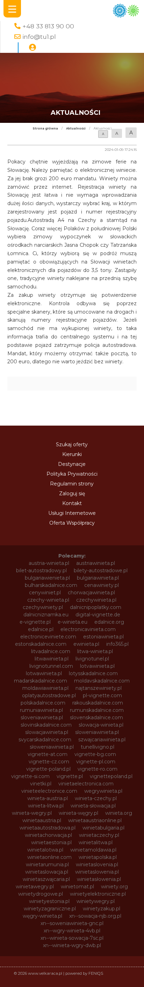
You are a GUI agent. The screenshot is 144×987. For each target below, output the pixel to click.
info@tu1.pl (39, 36)
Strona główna (45, 128)
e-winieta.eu (72, 622)
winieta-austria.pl (47, 798)
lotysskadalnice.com (93, 673)
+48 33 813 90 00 (48, 26)
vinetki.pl (40, 783)
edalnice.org (109, 622)
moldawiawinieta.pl (45, 688)
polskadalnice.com (43, 703)
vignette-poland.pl (48, 769)
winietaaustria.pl (41, 820)
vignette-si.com (30, 776)
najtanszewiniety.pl (98, 688)
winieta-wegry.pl (32, 813)
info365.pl (117, 644)
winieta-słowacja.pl (93, 806)
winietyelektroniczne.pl (98, 894)
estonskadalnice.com (40, 644)
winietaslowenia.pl (97, 872)
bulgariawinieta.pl (98, 578)
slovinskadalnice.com (46, 725)
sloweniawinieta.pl (97, 732)
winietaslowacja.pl (46, 872)
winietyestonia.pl (49, 901)
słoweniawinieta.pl (52, 747)
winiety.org (114, 886)
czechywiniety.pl (43, 607)
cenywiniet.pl (45, 592)
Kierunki (72, 454)
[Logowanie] (32, 47)
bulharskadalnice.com (51, 585)
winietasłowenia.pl (99, 879)
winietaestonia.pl (51, 842)
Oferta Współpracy (72, 523)
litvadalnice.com (50, 651)
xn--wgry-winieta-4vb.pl (72, 930)
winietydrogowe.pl (40, 894)
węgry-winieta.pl (42, 916)
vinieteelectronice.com (49, 791)
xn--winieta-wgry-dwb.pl (72, 945)
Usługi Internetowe (72, 513)
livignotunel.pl (92, 659)
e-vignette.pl (35, 622)
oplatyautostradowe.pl (49, 695)
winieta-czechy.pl (96, 798)
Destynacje (72, 464)
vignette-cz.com (49, 761)
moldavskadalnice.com (102, 681)
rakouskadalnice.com (97, 703)
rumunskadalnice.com (97, 710)
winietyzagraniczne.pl (50, 908)
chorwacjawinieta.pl (91, 592)
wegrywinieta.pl (103, 791)
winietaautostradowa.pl (47, 828)
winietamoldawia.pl (93, 850)
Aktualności (76, 128)
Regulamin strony (72, 484)
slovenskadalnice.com (96, 717)
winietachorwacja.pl (48, 835)
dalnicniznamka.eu (46, 614)
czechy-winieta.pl (48, 600)
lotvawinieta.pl (97, 666)
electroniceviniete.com (48, 637)
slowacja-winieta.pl (101, 725)
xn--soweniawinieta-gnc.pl (72, 923)
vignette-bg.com (95, 754)
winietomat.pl (77, 886)
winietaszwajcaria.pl (46, 879)
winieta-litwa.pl (46, 806)
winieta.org (118, 813)
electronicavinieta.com (88, 629)
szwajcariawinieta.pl (101, 739)
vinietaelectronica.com (86, 783)
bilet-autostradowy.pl (41, 570)
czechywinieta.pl (96, 600)
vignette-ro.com (97, 769)
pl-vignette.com (102, 695)
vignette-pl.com (95, 761)
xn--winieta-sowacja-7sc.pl (72, 938)
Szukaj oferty (72, 444)
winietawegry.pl (35, 886)
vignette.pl (70, 776)
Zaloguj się (72, 493)
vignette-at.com (47, 754)
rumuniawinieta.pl (41, 710)
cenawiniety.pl (101, 585)
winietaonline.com (49, 857)
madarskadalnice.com (40, 681)
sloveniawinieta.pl (42, 717)
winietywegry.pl (96, 901)
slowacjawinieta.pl (46, 732)
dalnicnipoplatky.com (95, 607)
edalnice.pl (40, 629)
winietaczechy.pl (99, 835)
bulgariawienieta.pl (47, 578)
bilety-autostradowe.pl (101, 570)
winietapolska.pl (98, 857)
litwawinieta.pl (52, 659)
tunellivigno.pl (97, 747)
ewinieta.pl (86, 644)
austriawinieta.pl (95, 563)
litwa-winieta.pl (95, 651)
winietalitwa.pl (96, 842)
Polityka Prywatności (72, 474)
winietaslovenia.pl (97, 864)
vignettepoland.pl (111, 776)
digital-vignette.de (97, 614)
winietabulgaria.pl (103, 828)
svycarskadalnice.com (45, 739)
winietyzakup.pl (101, 908)
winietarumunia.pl (47, 864)
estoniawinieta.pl (103, 637)
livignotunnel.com (51, 666)
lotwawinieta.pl (44, 673)
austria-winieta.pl (49, 563)
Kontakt (72, 503)
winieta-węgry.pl (78, 813)
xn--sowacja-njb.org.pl (95, 916)
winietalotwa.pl (45, 850)
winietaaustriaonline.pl (95, 820)
